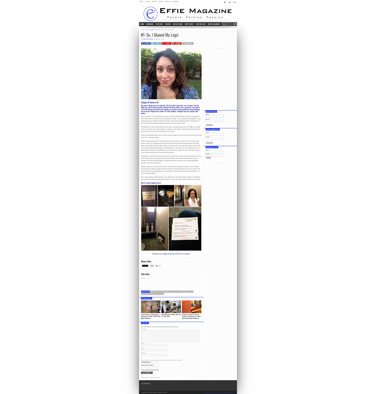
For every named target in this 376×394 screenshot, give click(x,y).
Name (143, 343)
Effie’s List (168, 1)
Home (142, 24)
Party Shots (189, 24)
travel (161, 294)
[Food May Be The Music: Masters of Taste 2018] (171, 312)
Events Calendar (214, 24)
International (185, 291)
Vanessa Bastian (148, 39)
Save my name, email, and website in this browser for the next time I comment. (161, 360)
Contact (161, 1)
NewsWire (149, 24)
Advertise (154, 1)
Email (143, 348)
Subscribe (175, 1)
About (141, 1)
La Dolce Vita (145, 294)
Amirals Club (154, 291)
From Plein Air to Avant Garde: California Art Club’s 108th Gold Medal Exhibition (150, 316)
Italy (191, 291)
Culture (167, 24)
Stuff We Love (201, 24)
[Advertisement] (220, 78)
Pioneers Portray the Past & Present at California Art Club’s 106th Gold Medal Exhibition (191, 316)
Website (143, 353)
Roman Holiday (154, 294)
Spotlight (159, 24)
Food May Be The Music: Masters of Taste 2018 (171, 315)
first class (176, 291)
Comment (144, 329)
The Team (147, 1)
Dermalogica (168, 291)
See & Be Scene (178, 24)
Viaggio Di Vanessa (155, 29)
